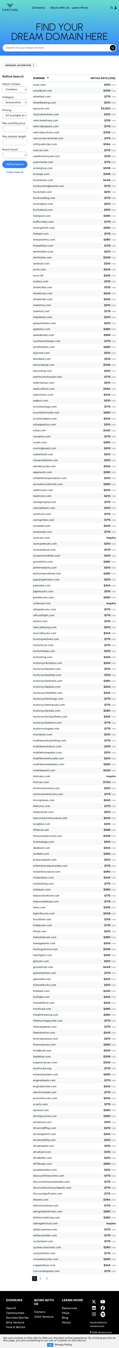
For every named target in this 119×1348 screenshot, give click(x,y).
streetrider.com (43, 299)
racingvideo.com (43, 520)
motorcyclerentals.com (47, 681)
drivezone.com (42, 1122)
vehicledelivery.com (45, 120)
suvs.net (38, 275)
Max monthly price (13, 123)
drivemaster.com (43, 1146)
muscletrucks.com (44, 633)
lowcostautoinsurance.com (50, 818)
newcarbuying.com (45, 627)
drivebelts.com (42, 1158)
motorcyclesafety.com (47, 675)
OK (50, 1345)
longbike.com (41, 824)
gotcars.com (41, 961)
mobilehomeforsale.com (48, 758)
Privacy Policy (63, 1344)
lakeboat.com (41, 848)
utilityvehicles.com (45, 144)
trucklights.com (43, 204)
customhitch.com (44, 1253)
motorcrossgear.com (46, 728)
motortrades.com (44, 651)
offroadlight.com (43, 615)
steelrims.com (42, 305)
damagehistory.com (45, 1223)
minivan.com (41, 782)
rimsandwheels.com (45, 460)
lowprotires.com (43, 812)
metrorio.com (41, 806)
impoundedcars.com (46, 901)
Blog (65, 1317)
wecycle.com (41, 108)
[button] (32, 65)
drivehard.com (42, 1152)
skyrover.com (41, 353)
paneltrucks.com (43, 597)
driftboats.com (42, 1163)
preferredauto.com (45, 567)
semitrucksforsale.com (47, 376)
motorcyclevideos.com (47, 663)
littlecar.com (41, 830)
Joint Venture (43, 1316)
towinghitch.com (44, 227)
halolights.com (42, 955)
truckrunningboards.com (48, 186)
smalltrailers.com (44, 347)
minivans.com (41, 776)
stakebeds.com (42, 317)
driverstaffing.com (44, 1128)
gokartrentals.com (44, 973)
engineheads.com (44, 1080)
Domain (39, 78)
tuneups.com (41, 174)
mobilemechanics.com (47, 746)
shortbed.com (42, 359)
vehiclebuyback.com (46, 126)
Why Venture (15, 1322)
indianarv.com (42, 889)
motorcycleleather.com (47, 693)
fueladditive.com (44, 1002)
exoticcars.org (42, 1068)
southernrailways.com (46, 341)
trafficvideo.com (43, 221)
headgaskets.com (44, 943)
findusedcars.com (44, 1044)
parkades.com (42, 585)
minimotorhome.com (46, 788)
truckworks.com (43, 180)
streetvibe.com (42, 287)
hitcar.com (39, 931)
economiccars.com (45, 1098)
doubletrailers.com (45, 1169)
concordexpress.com (46, 1271)
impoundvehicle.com (46, 895)
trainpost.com (42, 216)
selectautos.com (43, 382)
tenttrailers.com (43, 251)
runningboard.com (44, 448)
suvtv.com (39, 269)
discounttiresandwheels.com (51, 1181)
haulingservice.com (45, 949)
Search (11, 1308)
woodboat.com (42, 90)
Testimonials (15, 1313)
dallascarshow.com (45, 1229)
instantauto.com (43, 877)
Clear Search (15, 172)
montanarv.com (42, 734)
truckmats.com (42, 192)
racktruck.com (42, 514)
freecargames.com (45, 1026)
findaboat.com (42, 1050)
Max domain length (14, 136)
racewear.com (41, 525)
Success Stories (17, 1317)
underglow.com (43, 168)
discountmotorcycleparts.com (52, 1187)
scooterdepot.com (45, 418)
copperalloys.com (44, 1265)
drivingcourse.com (45, 1116)
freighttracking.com (45, 1014)
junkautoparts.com (45, 859)
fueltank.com (41, 991)
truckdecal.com (43, 209)
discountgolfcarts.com (47, 1193)
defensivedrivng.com (46, 1217)
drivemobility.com (44, 1140)
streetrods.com (43, 293)
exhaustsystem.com (45, 1074)
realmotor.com (42, 496)
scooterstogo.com (45, 406)
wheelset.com (42, 96)
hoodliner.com (42, 919)
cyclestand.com (43, 1241)
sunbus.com (40, 281)
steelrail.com (41, 311)
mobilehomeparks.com (47, 752)
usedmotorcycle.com (46, 156)
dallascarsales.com (45, 1235)
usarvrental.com (43, 162)
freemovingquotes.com (48, 1020)
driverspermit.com (44, 1134)
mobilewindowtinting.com (49, 740)
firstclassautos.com (45, 1038)
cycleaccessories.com (47, 1247)
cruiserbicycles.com (45, 1259)
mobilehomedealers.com (48, 764)
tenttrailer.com (42, 257)
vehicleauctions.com (46, 132)
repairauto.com (42, 472)
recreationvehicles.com (48, 484)
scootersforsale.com (46, 412)
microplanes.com (44, 800)
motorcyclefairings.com (48, 698)
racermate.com (42, 532)
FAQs (65, 1313)
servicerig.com (42, 371)
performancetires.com (47, 573)
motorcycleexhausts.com (49, 704)
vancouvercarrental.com (48, 138)
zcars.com (39, 84)
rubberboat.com (43, 454)
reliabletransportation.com (50, 478)
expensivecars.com (45, 1062)
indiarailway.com (43, 883)
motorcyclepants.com (47, 686)
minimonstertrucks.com (48, 794)
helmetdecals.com (44, 937)
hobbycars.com (42, 925)
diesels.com (40, 1199)
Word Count (10, 149)
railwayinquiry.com (44, 502)
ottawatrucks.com (44, 609)
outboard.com (42, 603)
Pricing (6, 110)
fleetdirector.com (44, 1032)
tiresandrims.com (44, 239)
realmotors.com (43, 490)
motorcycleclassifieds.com (50, 716)
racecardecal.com (44, 549)
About (66, 1322)
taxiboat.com (41, 263)
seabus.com (40, 400)
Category (8, 97)
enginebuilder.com (45, 1086)
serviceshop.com (44, 365)
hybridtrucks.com (44, 913)
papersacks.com (43, 591)
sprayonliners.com (44, 323)
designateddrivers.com (47, 1211)
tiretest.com (41, 233)
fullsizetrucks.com (44, 985)
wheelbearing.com (44, 102)
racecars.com (41, 537)
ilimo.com (39, 907)
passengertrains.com (46, 579)
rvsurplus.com (42, 436)
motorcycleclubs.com (46, 710)
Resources (69, 1308)
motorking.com (42, 657)
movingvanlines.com (46, 639)
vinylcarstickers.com (46, 114)
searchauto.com (43, 394)
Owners (39, 1312)
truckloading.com (44, 198)
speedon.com (41, 329)
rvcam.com (40, 442)
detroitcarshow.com (45, 1205)
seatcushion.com (44, 388)
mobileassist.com (44, 770)
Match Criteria (11, 84)
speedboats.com (43, 335)
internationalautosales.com (50, 865)
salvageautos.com (44, 424)
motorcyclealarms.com (47, 722)
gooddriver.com (43, 967)
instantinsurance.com (46, 871)
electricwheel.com (44, 1092)
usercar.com (40, 150)
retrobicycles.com (44, 466)
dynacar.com (41, 1110)
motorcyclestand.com (47, 669)
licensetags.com (43, 842)
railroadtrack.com (44, 508)
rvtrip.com (39, 430)
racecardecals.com (45, 543)
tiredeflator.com (43, 245)
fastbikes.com (42, 1056)
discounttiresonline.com (48, 1175)
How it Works (15, 1327)
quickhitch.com (43, 561)
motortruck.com (43, 645)
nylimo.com (40, 621)
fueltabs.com (41, 997)
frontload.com (42, 1009)
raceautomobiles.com (46, 555)
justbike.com (41, 853)
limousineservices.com (47, 836)
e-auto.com (40, 1104)
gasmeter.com (42, 979)
